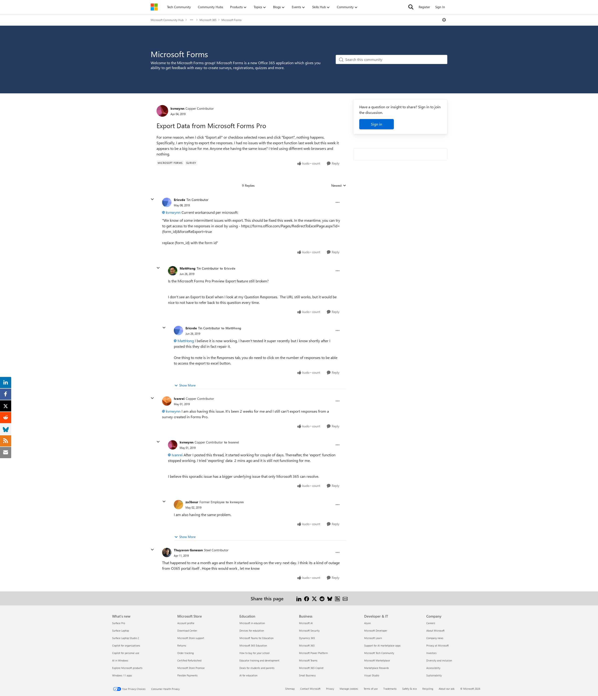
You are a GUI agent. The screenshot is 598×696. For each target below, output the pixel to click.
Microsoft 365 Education (253, 645)
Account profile (185, 623)
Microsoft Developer (375, 630)
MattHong (188, 268)
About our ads (447, 688)
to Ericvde (227, 268)
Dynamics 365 (307, 638)
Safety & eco (409, 688)
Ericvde (179, 199)
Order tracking (185, 653)
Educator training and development (259, 660)
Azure (367, 623)
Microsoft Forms (231, 20)
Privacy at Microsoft (437, 645)
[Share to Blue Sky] (329, 598)
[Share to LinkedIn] (298, 598)
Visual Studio (371, 675)
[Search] (411, 7)
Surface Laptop (120, 630)
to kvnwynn (235, 502)
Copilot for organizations (126, 645)
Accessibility (433, 668)
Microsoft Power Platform (313, 653)
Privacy (330, 688)
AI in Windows (120, 660)
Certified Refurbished (189, 660)
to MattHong (231, 328)
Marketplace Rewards (376, 668)
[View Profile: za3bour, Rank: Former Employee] (178, 504)
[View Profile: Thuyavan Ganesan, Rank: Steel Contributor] (166, 552)
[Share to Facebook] (306, 598)
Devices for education (251, 630)
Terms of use (371, 688)
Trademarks (390, 688)
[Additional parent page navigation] (191, 20)
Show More (187, 385)
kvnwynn (177, 108)
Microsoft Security (309, 630)
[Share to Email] (345, 598)
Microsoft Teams (308, 660)
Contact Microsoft (310, 688)
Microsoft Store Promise (191, 668)
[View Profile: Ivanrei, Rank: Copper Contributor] (166, 401)
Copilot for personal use (125, 653)
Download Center (187, 630)
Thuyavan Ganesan (188, 550)
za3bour (191, 502)
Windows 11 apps (122, 675)
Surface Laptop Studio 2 (125, 638)
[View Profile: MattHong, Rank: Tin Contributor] (172, 270)
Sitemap (290, 688)
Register (424, 7)
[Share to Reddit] (322, 598)
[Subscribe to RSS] (337, 598)
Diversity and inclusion (439, 660)
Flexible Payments (187, 675)
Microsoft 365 (207, 20)
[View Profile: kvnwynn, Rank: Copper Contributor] (162, 111)
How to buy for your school (254, 653)
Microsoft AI (306, 623)
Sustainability (434, 675)
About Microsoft (435, 630)
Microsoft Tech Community (379, 653)
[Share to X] (314, 598)
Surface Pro (118, 623)
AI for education (248, 675)
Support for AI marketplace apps (382, 645)
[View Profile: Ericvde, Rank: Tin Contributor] (166, 202)
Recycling (427, 688)
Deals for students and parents (256, 668)
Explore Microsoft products (127, 668)
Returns (181, 645)
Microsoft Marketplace (377, 660)
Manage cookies (349, 688)
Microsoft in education (252, 623)
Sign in (376, 124)
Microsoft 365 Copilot (311, 668)
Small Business (307, 675)
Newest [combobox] (338, 185)
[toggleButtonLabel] (444, 20)
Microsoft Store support (190, 638)
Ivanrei (179, 398)
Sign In (440, 7)
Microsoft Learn (373, 638)
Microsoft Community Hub (167, 20)
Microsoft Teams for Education (256, 638)
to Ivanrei (231, 442)
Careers (430, 623)
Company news (434, 638)
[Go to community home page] (154, 7)
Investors (431, 653)
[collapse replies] (152, 199)
